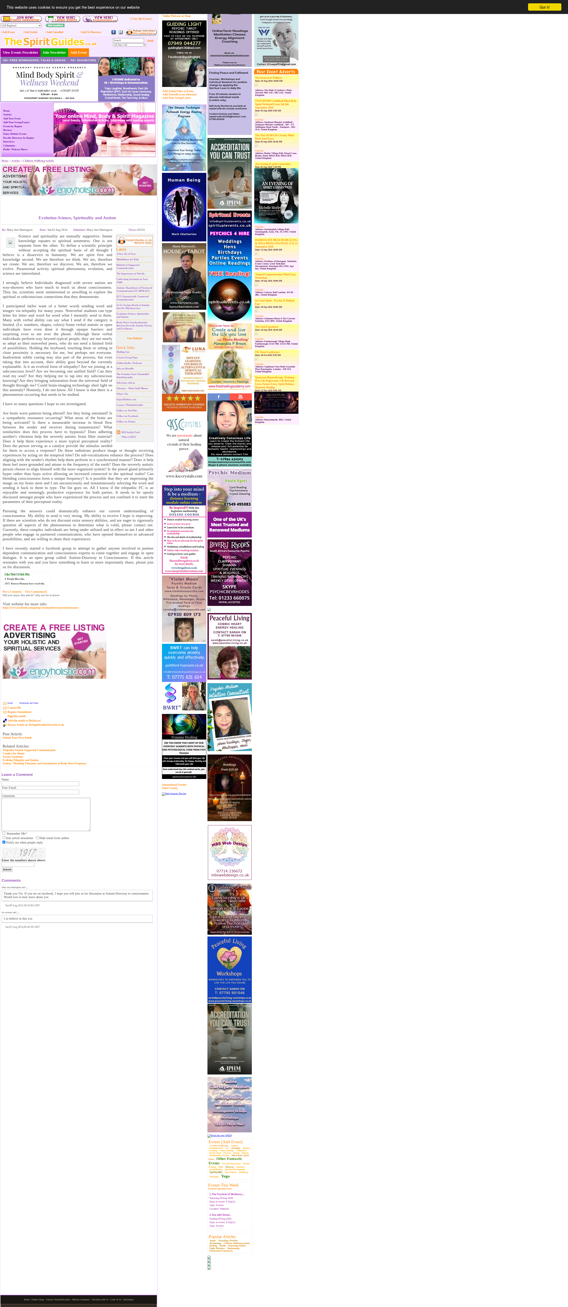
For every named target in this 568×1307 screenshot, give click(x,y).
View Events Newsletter (20, 52)
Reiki (220, 1167)
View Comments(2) (36, 591)
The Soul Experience (266, 326)
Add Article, (169, 91)
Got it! (545, 7)
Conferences (241, 1150)
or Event (188, 91)
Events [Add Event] (226, 1141)
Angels (212, 1240)
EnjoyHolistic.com (126, 399)
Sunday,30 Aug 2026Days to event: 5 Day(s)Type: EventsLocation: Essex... (222, 1212)
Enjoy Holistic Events (14, 133)
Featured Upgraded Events (220, 1189)
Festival (227, 1153)
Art (227, 1148)
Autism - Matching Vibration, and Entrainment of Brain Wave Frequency (45, 763)
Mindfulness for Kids (127, 259)
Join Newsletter (54, 52)
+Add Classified (54, 32)
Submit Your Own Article (17, 737)
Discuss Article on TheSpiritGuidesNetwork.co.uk (36, 724)
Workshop (214, 1177)
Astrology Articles (228, 1240)
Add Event (78, 52)
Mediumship (233, 1248)
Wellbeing (243, 1172)
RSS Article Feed (131, 432)
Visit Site (259, 120)
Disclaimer (129, 1299)
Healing (213, 1245)
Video (179, 91)
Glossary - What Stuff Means (132, 388)
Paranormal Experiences (221, 1251)
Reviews (7, 130)
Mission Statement (81, 1299)
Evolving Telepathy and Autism (20, 760)
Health (236, 1153)
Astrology (235, 1148)
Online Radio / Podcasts (129, 363)
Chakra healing (227, 1150)
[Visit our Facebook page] (113, 34)
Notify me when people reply (24, 842)
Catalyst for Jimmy (14, 753)
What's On (122, 393)
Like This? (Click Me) (17, 574)
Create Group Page (127, 357)
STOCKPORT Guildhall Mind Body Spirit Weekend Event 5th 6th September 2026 (276, 104)
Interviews (8, 141)
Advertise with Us (100, 1299)
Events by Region (12, 126)
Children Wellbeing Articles (237, 1243)
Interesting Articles (237, 1245)
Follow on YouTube (126, 410)
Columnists (9, 145)
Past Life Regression (231, 1164)
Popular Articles (222, 1236)
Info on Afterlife (125, 368)
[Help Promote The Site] (174, 793)
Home (6, 110)
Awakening (215, 1243)
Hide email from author (54, 838)
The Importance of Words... (131, 273)
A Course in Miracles (219, 1146)
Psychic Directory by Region (18, 137)
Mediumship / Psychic (219, 1155)
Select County (170, 788)
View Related (134, 338)
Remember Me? (17, 833)
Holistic (245, 1153)
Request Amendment (20, 712)
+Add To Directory (90, 32)
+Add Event (8, 32)
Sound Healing (216, 1169)
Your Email (9, 787)
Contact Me (14, 707)
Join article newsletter (19, 838)
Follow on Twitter (126, 421)
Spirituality (215, 1172)
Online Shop (38, 1299)
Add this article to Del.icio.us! (24, 720)
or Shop (186, 16)
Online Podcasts (172, 16)
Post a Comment (12, 591)
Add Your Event (12, 118)
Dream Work (215, 1153)
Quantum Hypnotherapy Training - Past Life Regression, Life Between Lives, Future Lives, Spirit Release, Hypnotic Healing (275, 382)
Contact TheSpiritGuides (129, 405)
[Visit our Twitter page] (120, 34)
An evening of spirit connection (272, 164)
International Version (174, 784)
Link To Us (116, 1299)
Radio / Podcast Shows (15, 149)
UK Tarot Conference (267, 352)
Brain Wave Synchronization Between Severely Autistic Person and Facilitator (134, 325)
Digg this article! (17, 716)
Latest (121, 249)
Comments (8, 796)
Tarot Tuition (231, 1172)
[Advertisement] (77, 202)
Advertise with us (125, 382)
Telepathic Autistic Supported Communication (29, 750)
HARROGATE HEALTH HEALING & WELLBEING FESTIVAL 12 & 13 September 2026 (276, 243)
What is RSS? (129, 437)
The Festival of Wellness (268, 77)
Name (5, 779)
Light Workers (217, 1248)
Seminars (240, 1167)
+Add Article (30, 32)
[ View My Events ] (141, 18)
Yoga (225, 1176)
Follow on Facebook (127, 416)
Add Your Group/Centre (177, 97)
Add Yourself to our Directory (180, 94)
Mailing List (122, 352)
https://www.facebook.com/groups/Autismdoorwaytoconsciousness (41, 607)
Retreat (230, 1166)
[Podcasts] (141, 35)
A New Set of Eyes (126, 253)
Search (150, 40)
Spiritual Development (235, 1169)
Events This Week (223, 1185)
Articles (7, 114)
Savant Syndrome (13, 756)
